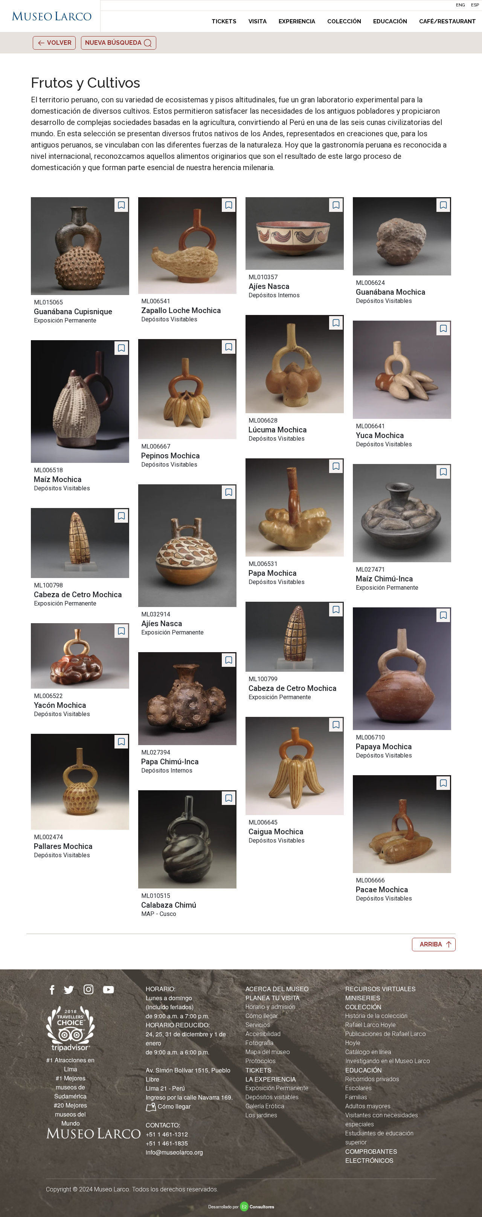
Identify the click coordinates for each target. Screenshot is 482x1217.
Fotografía (259, 1043)
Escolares (358, 1088)
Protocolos (261, 1061)
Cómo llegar (174, 1106)
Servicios (258, 1024)
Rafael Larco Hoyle (370, 1024)
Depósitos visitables (272, 1097)
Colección (344, 21)
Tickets (224, 21)
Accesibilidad (263, 1033)
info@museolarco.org (174, 1152)
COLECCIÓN (363, 1007)
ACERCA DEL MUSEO (277, 988)
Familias (356, 1097)
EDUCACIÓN (363, 1070)
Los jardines (261, 1115)
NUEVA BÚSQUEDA (114, 42)
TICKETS (259, 1070)
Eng (460, 5)
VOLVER (59, 42)
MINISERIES (362, 997)
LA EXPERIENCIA (271, 1079)
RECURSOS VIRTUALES (380, 988)
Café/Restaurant (447, 21)
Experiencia (297, 21)
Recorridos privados (372, 1079)
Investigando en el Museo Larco (387, 1061)
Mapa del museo (268, 1052)
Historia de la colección (376, 1015)
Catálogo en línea (368, 1052)
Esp (475, 5)
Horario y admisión (270, 1006)
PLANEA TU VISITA (273, 997)
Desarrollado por (241, 1206)
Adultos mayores (367, 1106)
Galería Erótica (265, 1106)
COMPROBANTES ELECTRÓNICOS (371, 1156)
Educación (390, 21)
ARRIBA (431, 944)
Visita (258, 21)
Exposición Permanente (277, 1088)
